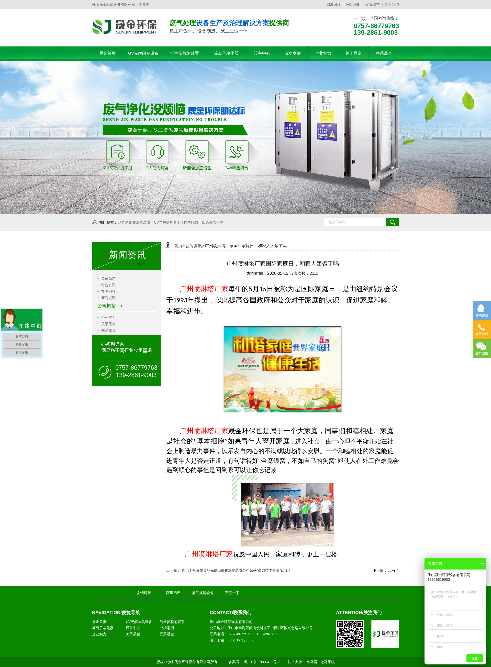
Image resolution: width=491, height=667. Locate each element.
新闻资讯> (194, 246)
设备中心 (133, 628)
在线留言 (372, 5)
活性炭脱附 (189, 222)
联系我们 (392, 5)
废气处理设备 (203, 593)
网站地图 (353, 5)
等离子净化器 (103, 628)
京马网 (312, 662)
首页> (179, 246)
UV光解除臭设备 (139, 622)
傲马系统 (327, 662)
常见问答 (106, 291)
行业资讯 (106, 285)
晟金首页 (99, 622)
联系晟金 (106, 330)
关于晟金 (106, 324)
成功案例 (167, 628)
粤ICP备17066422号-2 (262, 662)
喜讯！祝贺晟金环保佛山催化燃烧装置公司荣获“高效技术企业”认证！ (237, 570)
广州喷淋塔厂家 (204, 431)
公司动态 (106, 279)
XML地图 (334, 5)
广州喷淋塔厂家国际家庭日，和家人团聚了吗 (246, 246)
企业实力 (106, 317)
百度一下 (232, 593)
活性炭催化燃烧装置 (134, 222)
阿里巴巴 (173, 593)
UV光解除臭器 (165, 222)
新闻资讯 (106, 298)
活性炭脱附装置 (172, 622)
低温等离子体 (212, 222)
